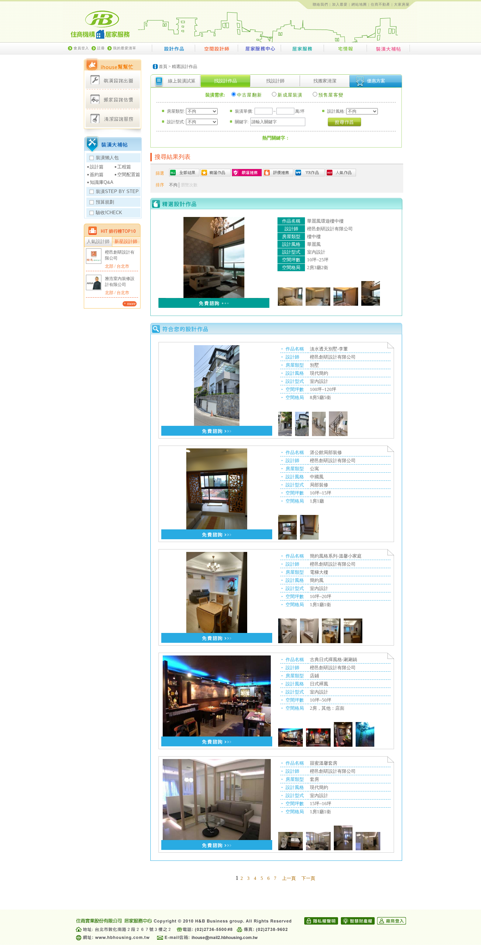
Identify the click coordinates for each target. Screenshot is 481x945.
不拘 (173, 184)
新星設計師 (125, 241)
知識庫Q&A (101, 182)
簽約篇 (97, 174)
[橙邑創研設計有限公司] (93, 256)
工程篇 (124, 166)
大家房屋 (402, 4)
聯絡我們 (320, 4)
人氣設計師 (98, 241)
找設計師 (275, 80)
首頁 (163, 66)
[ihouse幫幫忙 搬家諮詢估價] (113, 99)
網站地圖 (359, 4)
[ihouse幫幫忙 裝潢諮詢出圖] (113, 80)
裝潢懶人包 (107, 157)
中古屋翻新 (249, 95)
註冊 (101, 48)
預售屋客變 (331, 95)
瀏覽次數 (189, 184)
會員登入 (81, 48)
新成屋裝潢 (290, 95)
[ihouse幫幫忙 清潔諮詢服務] (113, 118)
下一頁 (308, 878)
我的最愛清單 (124, 48)
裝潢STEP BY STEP (117, 191)
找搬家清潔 (324, 80)
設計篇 (97, 166)
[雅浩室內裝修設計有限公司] (93, 282)
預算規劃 (105, 202)
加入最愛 (340, 4)
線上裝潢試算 (181, 80)
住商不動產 (380, 4)
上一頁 (289, 878)
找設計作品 (225, 80)
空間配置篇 (128, 174)
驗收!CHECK (109, 212)
